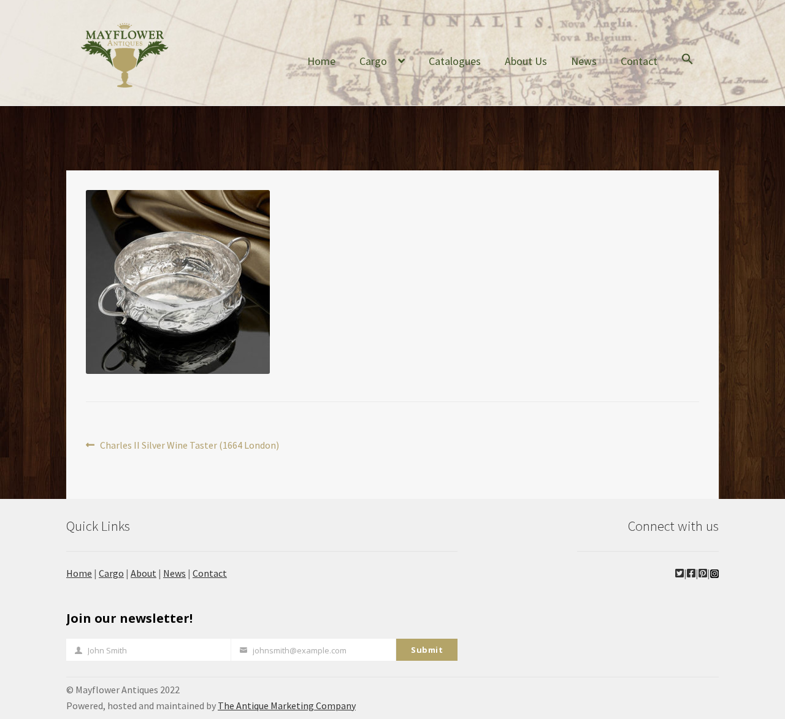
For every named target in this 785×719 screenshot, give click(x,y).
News (584, 61)
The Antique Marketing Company (287, 705)
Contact (639, 61)
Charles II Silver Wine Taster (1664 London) (189, 446)
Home (321, 61)
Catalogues (455, 61)
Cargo (373, 61)
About (143, 573)
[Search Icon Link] (687, 68)
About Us (526, 61)
